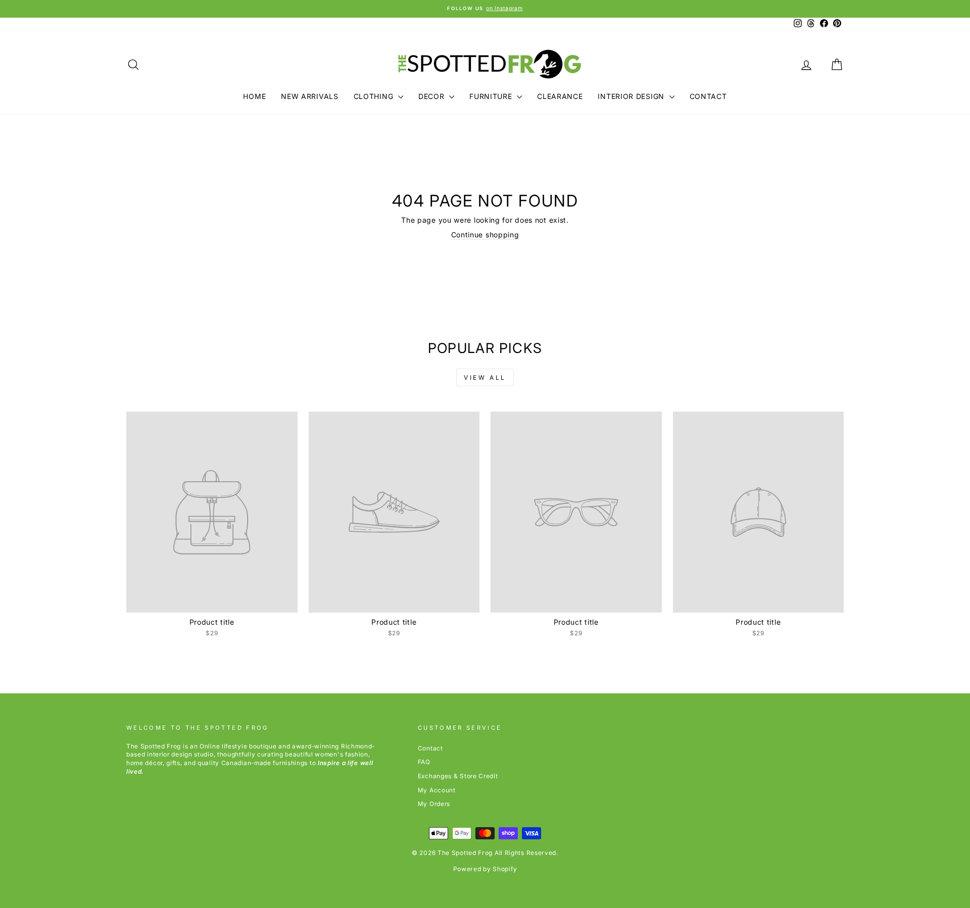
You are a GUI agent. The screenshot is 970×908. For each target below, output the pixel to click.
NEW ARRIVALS (309, 96)
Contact (430, 748)
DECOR (432, 96)
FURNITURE (491, 96)
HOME (254, 96)
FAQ (424, 762)
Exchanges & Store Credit (458, 776)
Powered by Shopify (485, 869)
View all (485, 377)
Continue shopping (485, 234)
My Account (437, 790)
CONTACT (708, 96)
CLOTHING (375, 96)
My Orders (434, 804)
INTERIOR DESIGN (632, 96)
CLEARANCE (560, 96)
